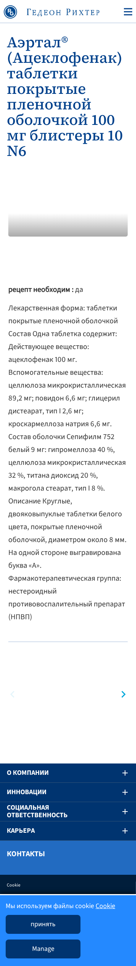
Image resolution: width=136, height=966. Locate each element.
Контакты (26, 854)
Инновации (26, 792)
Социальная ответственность (37, 811)
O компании (28, 772)
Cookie (13, 885)
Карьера (21, 830)
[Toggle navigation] (126, 11)
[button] (122, 694)
